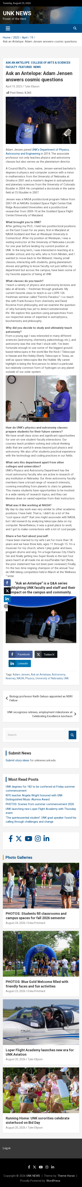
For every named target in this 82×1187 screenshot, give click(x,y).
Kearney (11, 678)
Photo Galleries (19, 857)
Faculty (11, 67)
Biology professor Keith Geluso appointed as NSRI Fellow (41, 698)
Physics (29, 678)
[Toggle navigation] (8, 28)
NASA (20, 678)
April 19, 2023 (14, 86)
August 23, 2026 (15, 991)
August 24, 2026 (15, 922)
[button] (6, 606)
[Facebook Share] (7, 582)
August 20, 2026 (15, 1059)
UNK (66, 678)
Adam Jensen (21, 674)
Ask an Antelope (41, 674)
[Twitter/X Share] (7, 590)
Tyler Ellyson (31, 86)
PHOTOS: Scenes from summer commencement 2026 (40, 804)
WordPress (53, 1180)
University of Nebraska (49, 678)
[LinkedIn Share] (7, 598)
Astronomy (58, 674)
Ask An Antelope (18, 62)
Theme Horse (66, 1175)
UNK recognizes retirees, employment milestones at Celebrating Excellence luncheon (39, 714)
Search (72, 735)
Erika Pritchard (36, 922)
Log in (6, 1148)
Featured (25, 67)
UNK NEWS (17, 13)
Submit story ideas (17, 760)
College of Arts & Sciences (50, 62)
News (37, 67)
